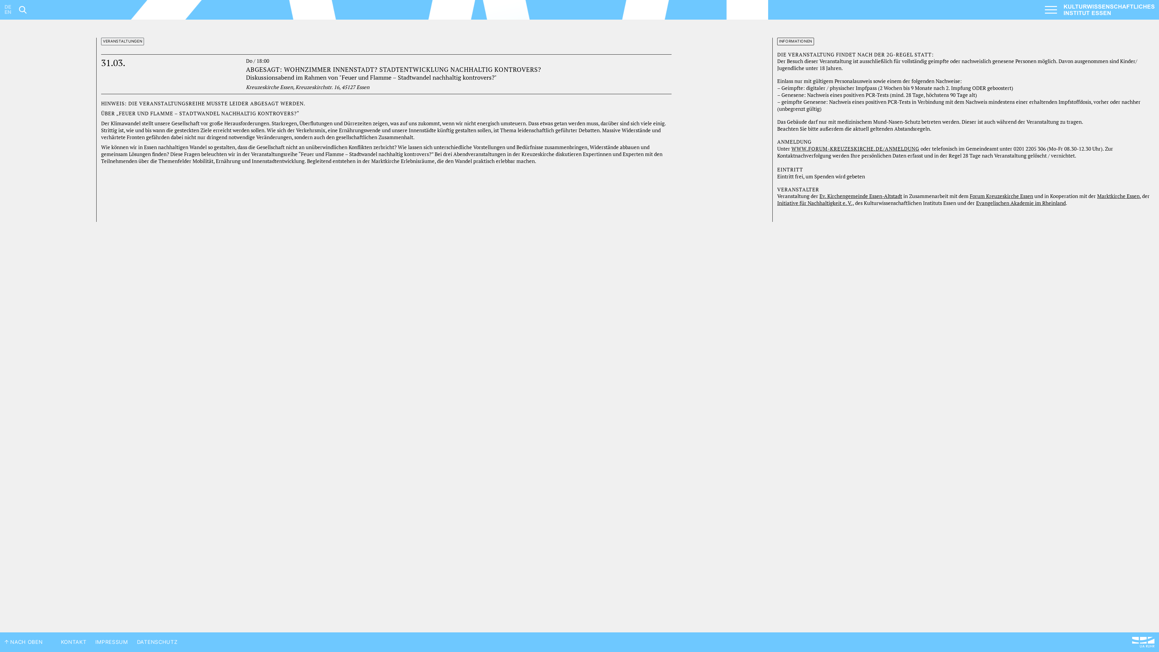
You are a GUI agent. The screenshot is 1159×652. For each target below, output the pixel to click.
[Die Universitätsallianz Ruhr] (1143, 642)
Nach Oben (26, 642)
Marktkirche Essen (1118, 196)
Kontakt (74, 642)
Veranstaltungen (122, 41)
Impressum (111, 642)
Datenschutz (157, 642)
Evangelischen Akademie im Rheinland (1021, 203)
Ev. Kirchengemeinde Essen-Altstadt (860, 196)
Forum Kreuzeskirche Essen (1001, 196)
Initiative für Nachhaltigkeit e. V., (815, 203)
